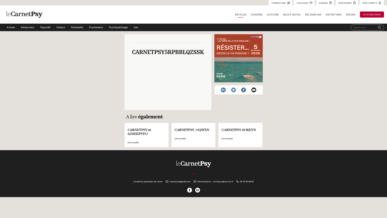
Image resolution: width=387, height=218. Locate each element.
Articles (240, 14)
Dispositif (45, 27)
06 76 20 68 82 (247, 181)
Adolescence (27, 27)
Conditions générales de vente (147, 181)
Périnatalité (77, 27)
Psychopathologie (118, 27)
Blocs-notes (292, 14)
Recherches (313, 14)
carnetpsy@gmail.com (180, 181)
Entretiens (333, 14)
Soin (136, 27)
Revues (350, 14)
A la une (11, 27)
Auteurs (273, 14)
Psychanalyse (96, 27)
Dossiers (257, 14)
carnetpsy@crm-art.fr (223, 181)
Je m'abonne (372, 14)
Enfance (61, 27)
